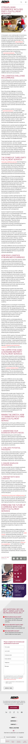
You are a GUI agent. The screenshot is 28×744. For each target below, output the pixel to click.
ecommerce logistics (8, 110)
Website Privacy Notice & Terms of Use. (13, 679)
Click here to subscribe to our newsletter (14, 732)
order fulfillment (19, 41)
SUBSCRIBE (17, 580)
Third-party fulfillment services (9, 161)
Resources (18, 595)
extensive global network (12, 367)
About (13, 717)
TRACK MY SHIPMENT (11, 737)
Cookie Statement (25, 742)
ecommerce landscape (8, 53)
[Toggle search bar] (21, 2)
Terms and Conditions (18, 742)
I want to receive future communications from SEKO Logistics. (15, 682)
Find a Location (14, 727)
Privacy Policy (13, 742)
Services (13, 721)
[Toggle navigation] (25, 2)
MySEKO (21, 737)
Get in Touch (13, 707)
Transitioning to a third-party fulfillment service (13, 495)
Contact (13, 724)
